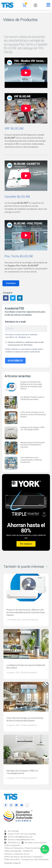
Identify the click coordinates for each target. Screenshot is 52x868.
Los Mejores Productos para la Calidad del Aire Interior (32, 398)
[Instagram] (11, 805)
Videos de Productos (20, 19)
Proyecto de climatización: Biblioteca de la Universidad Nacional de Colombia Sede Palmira (31, 385)
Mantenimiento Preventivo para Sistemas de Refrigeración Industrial (32, 445)
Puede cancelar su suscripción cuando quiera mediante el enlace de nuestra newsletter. (24, 350)
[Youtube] (21, 805)
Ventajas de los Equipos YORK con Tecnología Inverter (32, 428)
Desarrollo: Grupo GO (12, 863)
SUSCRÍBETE (15, 360)
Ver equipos (26, 543)
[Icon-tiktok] (27, 805)
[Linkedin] (16, 805)
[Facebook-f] (5, 805)
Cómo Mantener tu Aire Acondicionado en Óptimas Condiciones (31, 460)
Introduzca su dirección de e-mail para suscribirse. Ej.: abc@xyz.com (21, 336)
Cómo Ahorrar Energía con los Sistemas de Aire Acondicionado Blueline (33, 414)
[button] (6, 298)
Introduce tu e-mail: (15, 321)
